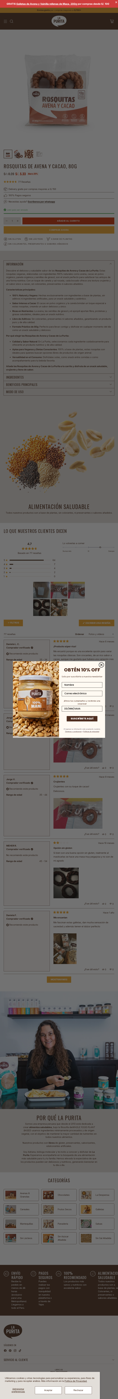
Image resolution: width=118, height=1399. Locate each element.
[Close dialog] (101, 664)
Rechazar (78, 1390)
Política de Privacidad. (76, 1381)
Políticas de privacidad (91, 731)
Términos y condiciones (73, 731)
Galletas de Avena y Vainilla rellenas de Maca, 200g (46, 3)
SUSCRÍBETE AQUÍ (82, 718)
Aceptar (48, 1390)
